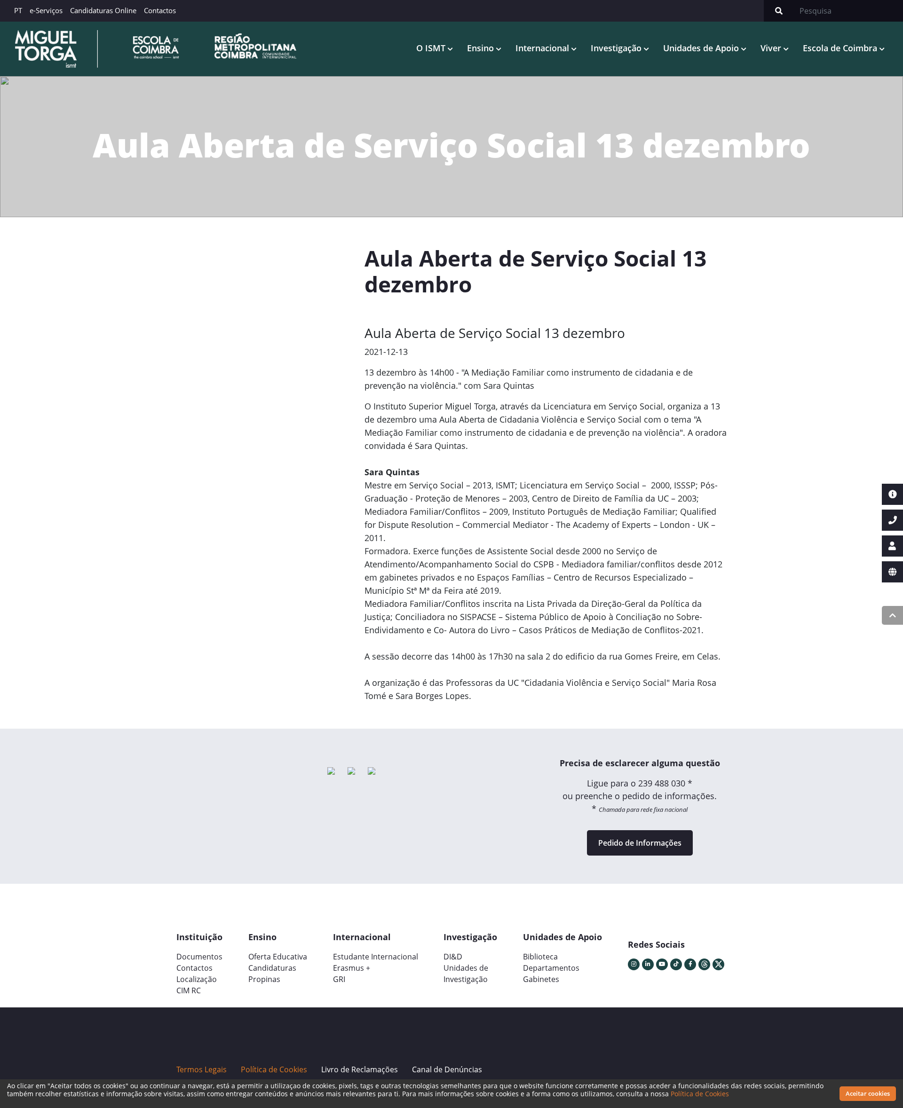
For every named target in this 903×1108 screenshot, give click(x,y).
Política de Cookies (700, 1093)
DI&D (453, 956)
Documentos (199, 956)
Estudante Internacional (375, 956)
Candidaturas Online (103, 10)
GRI (339, 979)
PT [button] (18, 10)
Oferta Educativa (277, 956)
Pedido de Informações (639, 843)
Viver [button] (772, 48)
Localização (196, 979)
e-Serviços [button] (46, 10)
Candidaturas (272, 968)
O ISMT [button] (432, 48)
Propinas (264, 979)
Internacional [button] (543, 48)
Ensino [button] (481, 48)
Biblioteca (540, 956)
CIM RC (188, 990)
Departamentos (551, 968)
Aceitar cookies (868, 1093)
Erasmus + (351, 968)
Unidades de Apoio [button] (702, 48)
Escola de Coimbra (841, 48)
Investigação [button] (617, 48)
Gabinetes (541, 979)
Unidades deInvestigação (466, 973)
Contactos (160, 10)
